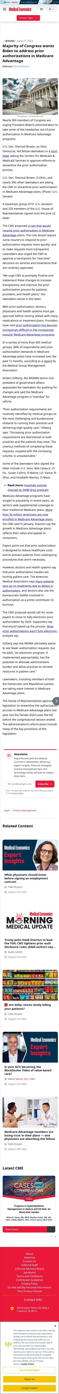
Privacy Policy (30, 1283)
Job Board (29, 1272)
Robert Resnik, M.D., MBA (21, 1078)
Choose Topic (26, 17)
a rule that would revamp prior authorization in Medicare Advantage (28, 230)
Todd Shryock (15, 886)
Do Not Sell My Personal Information (29, 1287)
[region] (29, 1358)
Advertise (29, 1257)
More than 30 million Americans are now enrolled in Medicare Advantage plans (27, 514)
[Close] (55, 1325)
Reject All (29, 1379)
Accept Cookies (29, 1388)
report (48, 361)
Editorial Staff (30, 1265)
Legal (6, 810)
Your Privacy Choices (29, 1291)
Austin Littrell (15, 951)
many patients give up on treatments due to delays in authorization (28, 586)
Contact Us (29, 1261)
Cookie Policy (27, 1364)
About (29, 1253)
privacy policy (17, 793)
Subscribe (43, 783)
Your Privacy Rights (29, 1370)
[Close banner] (55, 4)
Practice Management (24, 810)
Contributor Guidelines (29, 1280)
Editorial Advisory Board (29, 1268)
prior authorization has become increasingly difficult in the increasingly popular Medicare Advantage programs (30, 329)
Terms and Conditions (30, 1276)
